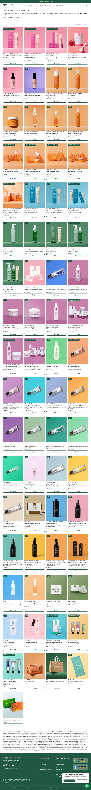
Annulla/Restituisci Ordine (45, 769)
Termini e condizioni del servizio (31, 788)
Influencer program (44, 767)
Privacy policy (59, 774)
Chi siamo (42, 762)
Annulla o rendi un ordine (10, 768)
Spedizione (58, 767)
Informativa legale (59, 788)
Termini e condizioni (60, 769)
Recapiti (53, 788)
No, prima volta (69, 780)
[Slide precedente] (5, 40)
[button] (80, 760)
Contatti (57, 762)
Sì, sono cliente (82, 780)
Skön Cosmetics (10, 779)
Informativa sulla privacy (19, 788)
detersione (51, 749)
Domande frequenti (60, 764)
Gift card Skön (43, 764)
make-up (56, 749)
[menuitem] (30, 5)
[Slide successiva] (21, 40)
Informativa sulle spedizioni (45, 788)
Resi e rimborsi (59, 772)
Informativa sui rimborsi (8, 788)
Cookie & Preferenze (60, 776)
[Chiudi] (87, 774)
